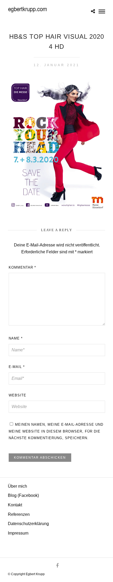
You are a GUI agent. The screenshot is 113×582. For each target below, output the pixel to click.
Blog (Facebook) (23, 495)
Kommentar (22, 267)
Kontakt (15, 505)
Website (17, 395)
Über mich (17, 486)
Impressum (18, 533)
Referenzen (19, 514)
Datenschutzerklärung (28, 523)
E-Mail (17, 367)
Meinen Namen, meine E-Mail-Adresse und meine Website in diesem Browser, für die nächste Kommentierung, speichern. (56, 431)
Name (16, 338)
